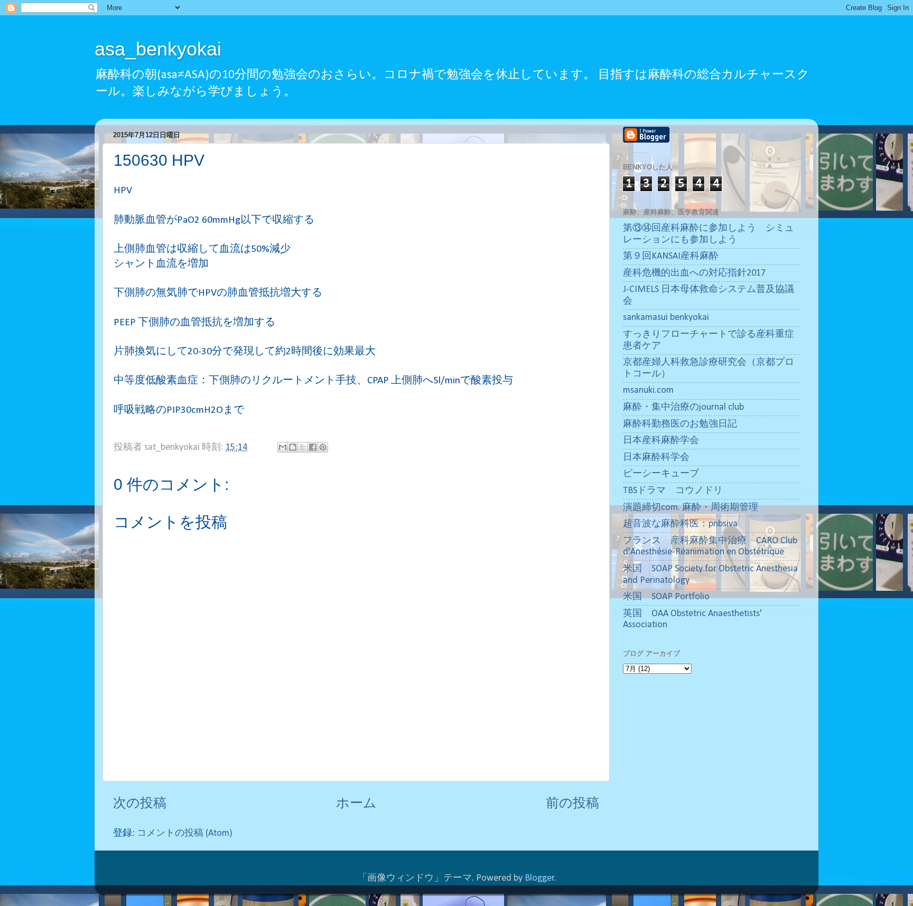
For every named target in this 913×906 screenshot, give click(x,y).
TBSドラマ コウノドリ (673, 491)
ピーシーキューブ (661, 474)
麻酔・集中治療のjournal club (683, 407)
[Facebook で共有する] (313, 447)
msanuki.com (648, 390)
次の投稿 (139, 803)
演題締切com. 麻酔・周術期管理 (690, 508)
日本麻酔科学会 (656, 457)
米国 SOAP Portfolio (666, 597)
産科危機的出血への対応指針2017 (694, 273)
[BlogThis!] (292, 447)
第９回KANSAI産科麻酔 (671, 256)
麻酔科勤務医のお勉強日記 (680, 424)
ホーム (356, 803)
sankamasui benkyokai (666, 318)
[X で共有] (302, 447)
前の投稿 (572, 803)
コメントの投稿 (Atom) (184, 833)
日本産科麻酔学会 (661, 441)
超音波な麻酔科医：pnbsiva (680, 524)
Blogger (539, 878)
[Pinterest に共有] (323, 447)
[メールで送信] (282, 447)
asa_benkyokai (158, 49)
